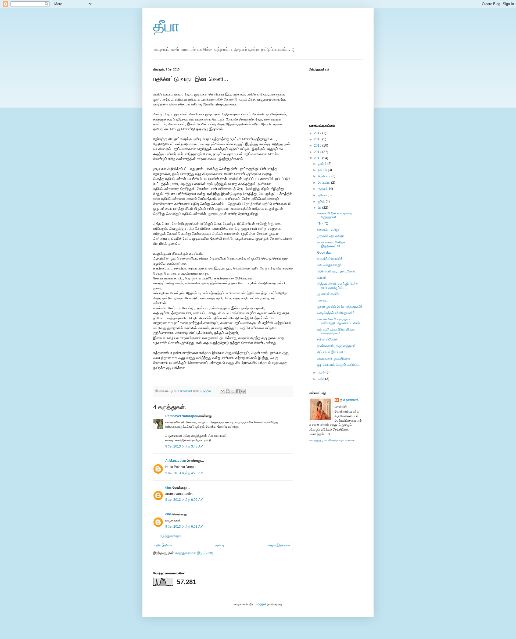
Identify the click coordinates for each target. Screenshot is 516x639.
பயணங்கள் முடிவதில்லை (333, 358)
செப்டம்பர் (324, 182)
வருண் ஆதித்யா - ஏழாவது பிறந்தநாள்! (334, 215)
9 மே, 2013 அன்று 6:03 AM (184, 526)
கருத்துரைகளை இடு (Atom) (194, 553)
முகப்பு (220, 545)
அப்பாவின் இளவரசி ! (331, 352)
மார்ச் (321, 379)
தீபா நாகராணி (349, 400)
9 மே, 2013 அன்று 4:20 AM (184, 473)
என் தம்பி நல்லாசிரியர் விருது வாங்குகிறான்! (335, 331)
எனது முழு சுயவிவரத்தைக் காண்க (331, 440)
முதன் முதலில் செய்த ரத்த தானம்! (339, 306)
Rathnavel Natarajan (181, 416)
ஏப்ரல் (321, 372)
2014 (318, 152)
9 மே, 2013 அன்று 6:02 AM (184, 500)
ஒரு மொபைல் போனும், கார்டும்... (338, 365)
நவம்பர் (323, 170)
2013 (318, 158)
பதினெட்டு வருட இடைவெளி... (337, 271)
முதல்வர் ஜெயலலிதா (330, 236)
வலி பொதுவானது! (329, 265)
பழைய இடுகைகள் (279, 545)
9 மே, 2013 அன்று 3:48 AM (184, 446)
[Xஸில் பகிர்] (232, 391)
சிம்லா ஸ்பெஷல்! (327, 339)
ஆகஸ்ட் (323, 189)
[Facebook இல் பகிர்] (238, 391)
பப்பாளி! (322, 277)
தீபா (166, 26)
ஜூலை (323, 195)
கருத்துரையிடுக (170, 536)
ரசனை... (322, 300)
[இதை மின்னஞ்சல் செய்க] (222, 391)
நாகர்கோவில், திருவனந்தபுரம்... (337, 346)
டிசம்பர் (322, 164)
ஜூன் (322, 201)
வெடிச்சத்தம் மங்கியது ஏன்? (335, 313)
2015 (318, 145)
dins (168, 487)
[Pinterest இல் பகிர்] (243, 391)
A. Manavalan (175, 461)
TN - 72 (322, 223)
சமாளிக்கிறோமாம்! (329, 259)
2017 (318, 133)
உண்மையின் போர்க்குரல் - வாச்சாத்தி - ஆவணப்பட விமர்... (339, 321)
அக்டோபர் (324, 176)
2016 (318, 139)
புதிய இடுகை (163, 545)
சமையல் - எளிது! (328, 230)
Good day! (324, 252)
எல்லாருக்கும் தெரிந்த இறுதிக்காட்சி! (331, 244)
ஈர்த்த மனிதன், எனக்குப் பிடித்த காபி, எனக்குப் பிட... (337, 285)
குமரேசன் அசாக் (328, 294)
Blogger (260, 604)
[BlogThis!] (227, 391)
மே (320, 208)
